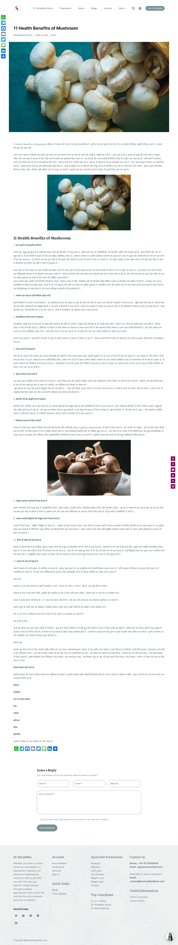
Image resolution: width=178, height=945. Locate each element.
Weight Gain (97, 881)
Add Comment (47, 794)
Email (78, 783)
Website (114, 783)
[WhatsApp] (3, 17)
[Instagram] (30, 915)
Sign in (55, 874)
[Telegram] (3, 23)
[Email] (3, 34)
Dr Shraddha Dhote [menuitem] (43, 8)
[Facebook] (16, 915)
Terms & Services (139, 897)
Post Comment (47, 828)
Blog (53, 35)
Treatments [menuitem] (65, 8)
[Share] (3, 56)
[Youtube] (173, 469)
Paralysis (96, 863)
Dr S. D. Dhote (98, 901)
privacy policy (137, 900)
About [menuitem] (81, 8)
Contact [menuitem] (108, 8)
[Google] (173, 486)
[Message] (3, 45)
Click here (157, 867)
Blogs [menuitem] (94, 8)
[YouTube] (38, 915)
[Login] (140, 8)
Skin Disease (97, 874)
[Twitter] (3, 39)
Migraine (95, 867)
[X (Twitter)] (23, 915)
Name (42, 783)
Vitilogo (95, 885)
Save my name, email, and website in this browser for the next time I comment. (74, 819)
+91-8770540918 (155, 8)
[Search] (133, 8)
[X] (173, 481)
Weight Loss (97, 878)
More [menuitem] (121, 8)
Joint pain (96, 870)
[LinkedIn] (16, 923)
